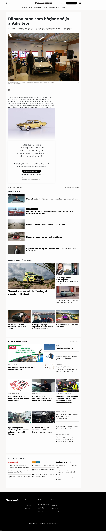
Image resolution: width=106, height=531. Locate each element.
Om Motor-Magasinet (56, 511)
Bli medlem (28, 505)
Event (63, 7)
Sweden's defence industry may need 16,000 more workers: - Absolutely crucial (67, 472)
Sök (10, 3)
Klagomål (40, 511)
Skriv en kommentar (73, 187)
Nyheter (24, 7)
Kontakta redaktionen (56, 503)
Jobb (45, 7)
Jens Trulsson (16, 90)
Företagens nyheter (35, 7)
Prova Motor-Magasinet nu (31, 171)
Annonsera (28, 508)
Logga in (38, 174)
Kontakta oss (54, 505)
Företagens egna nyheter (18, 341)
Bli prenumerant (29, 503)
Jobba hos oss (54, 508)
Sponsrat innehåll (42, 514)
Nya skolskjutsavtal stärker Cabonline (43, 465)
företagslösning (36, 179)
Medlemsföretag (54, 7)
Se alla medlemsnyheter (73, 450)
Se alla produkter (29, 511)
